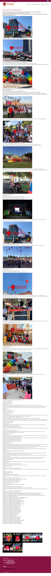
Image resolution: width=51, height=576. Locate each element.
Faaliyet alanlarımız (34, 4)
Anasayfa (28, 4)
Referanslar (43, 4)
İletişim (47, 4)
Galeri (39, 4)
